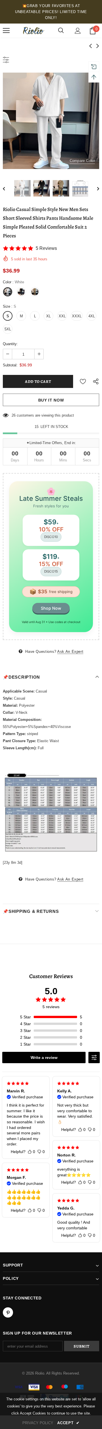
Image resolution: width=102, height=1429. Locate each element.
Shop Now (51, 608)
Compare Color (82, 161)
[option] (51, 121)
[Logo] (33, 31)
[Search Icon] (61, 30)
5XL (8, 329)
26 (14, 415)
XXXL (77, 316)
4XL (91, 316)
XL (48, 316)
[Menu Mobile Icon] (6, 30)
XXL (62, 316)
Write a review (44, 1057)
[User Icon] (78, 31)
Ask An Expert (70, 651)
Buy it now (51, 400)
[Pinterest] (8, 1312)
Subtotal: (10, 365)
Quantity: (10, 344)
